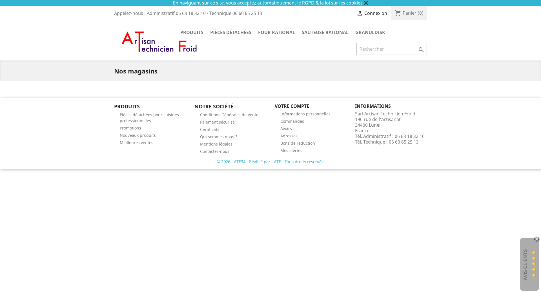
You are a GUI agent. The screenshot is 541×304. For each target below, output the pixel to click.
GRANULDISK (370, 32)
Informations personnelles (305, 114)
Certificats (209, 129)
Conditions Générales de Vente (229, 114)
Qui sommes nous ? (218, 136)
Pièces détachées (230, 32)
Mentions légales (216, 144)
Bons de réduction (297, 143)
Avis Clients (525, 264)
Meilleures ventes (136, 142)
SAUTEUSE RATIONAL (325, 32)
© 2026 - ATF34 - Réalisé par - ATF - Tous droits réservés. (271, 161)
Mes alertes (291, 150)
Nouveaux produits (138, 135)
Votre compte (292, 106)
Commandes (292, 121)
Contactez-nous (214, 151)
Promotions (130, 128)
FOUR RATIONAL (276, 32)
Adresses (289, 135)
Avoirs (286, 128)
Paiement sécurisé (217, 122)
